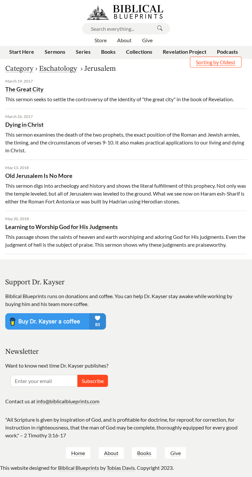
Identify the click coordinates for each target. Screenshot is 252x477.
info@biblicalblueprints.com (67, 401)
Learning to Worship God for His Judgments (61, 226)
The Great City (24, 89)
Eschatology (58, 68)
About (111, 453)
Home (78, 453)
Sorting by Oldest (215, 62)
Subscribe (93, 381)
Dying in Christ (24, 124)
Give (175, 453)
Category (19, 68)
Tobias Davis (121, 468)
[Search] (160, 28)
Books (144, 453)
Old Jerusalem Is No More (39, 175)
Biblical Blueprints (78, 468)
